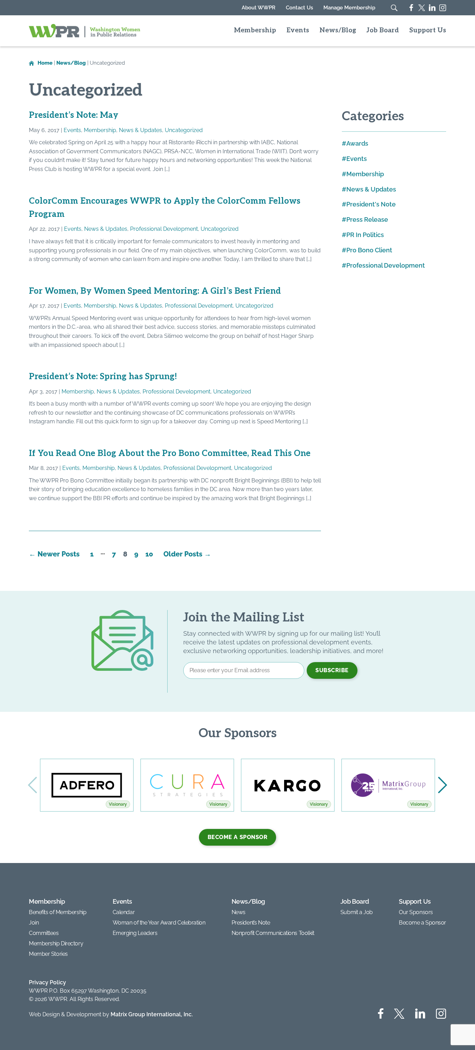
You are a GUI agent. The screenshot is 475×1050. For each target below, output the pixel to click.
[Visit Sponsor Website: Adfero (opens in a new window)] (87, 785)
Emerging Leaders (135, 933)
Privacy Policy (47, 982)
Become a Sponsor (238, 837)
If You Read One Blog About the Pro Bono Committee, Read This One (170, 453)
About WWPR (258, 8)
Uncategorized (184, 130)
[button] (442, 785)
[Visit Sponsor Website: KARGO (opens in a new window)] (288, 785)
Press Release (367, 219)
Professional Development (164, 229)
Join (34, 922)
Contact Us (299, 8)
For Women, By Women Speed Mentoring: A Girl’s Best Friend (155, 291)
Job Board (383, 30)
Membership (255, 30)
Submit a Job (356, 912)
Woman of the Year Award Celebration (159, 922)
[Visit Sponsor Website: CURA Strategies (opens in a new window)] (187, 785)
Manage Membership (349, 8)
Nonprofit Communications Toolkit (273, 933)
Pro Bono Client (369, 250)
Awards (357, 143)
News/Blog (338, 30)
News (238, 912)
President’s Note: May (73, 115)
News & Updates (140, 130)
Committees (44, 933)
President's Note (371, 204)
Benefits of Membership (57, 912)
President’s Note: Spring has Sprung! (103, 377)
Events (298, 30)
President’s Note (251, 922)
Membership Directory (56, 943)
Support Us (427, 30)
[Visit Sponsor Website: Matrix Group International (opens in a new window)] (388, 785)
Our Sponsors (416, 912)
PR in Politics (365, 234)
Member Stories (48, 954)
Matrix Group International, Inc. (152, 1014)
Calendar (124, 912)
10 (149, 554)
